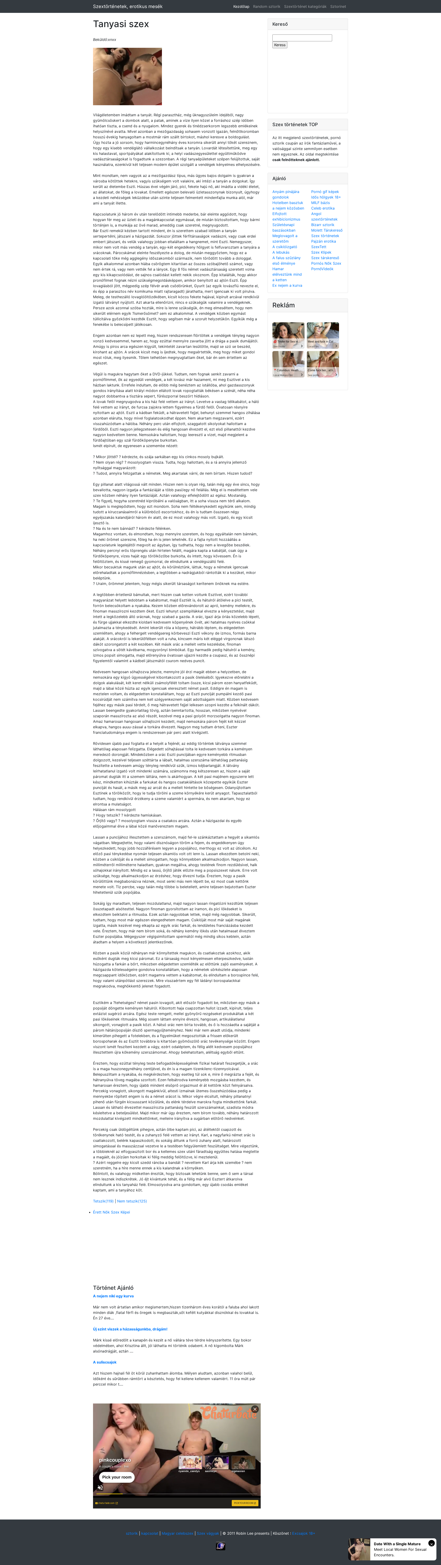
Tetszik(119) (104, 1201)
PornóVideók (322, 269)
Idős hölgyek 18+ (326, 197)
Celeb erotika (323, 208)
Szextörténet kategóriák (305, 6)
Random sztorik (266, 6)
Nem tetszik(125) (132, 1201)
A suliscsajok (104, 1362)
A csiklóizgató (284, 246)
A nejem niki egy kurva (113, 1296)
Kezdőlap (242, 6)
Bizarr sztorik (322, 224)
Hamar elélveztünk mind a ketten (287, 274)
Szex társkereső (325, 257)
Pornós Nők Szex (326, 263)
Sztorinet (338, 6)
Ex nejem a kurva (287, 285)
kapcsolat (149, 1533)
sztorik (132, 1533)
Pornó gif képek (325, 191)
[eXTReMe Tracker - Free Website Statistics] (220, 1545)
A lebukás (280, 252)
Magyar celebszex (177, 1533)
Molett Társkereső (327, 230)
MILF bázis (320, 202)
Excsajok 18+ (303, 1533)
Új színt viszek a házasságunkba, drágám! (130, 1329)
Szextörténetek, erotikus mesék (128, 6)
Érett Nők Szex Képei (111, 1212)
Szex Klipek (321, 252)
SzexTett (318, 246)
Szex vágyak (208, 1533)
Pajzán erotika (323, 241)
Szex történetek (325, 235)
